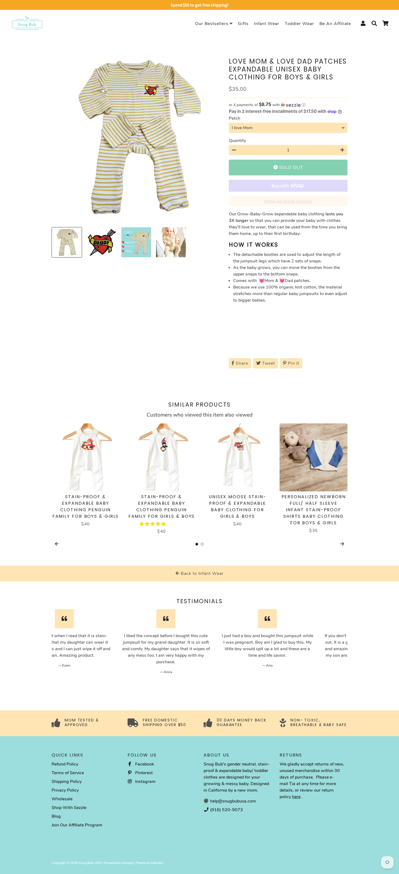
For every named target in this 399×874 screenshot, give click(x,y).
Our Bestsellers (212, 24)
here (296, 797)
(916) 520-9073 (226, 810)
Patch (234, 118)
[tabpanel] (85, 475)
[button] (288, 104)
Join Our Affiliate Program (77, 825)
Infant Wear (266, 24)
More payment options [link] (288, 201)
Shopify (127, 863)
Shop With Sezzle (69, 808)
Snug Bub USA (90, 863)
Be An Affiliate (335, 24)
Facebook (144, 764)
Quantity (237, 141)
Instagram (145, 782)
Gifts (243, 24)
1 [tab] (196, 544)
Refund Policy (65, 764)
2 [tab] (202, 544)
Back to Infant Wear (201, 574)
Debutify (157, 863)
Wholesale (62, 799)
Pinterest (143, 773)
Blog (56, 816)
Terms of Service (68, 773)
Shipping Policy (67, 782)
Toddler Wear (299, 24)
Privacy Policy (65, 790)
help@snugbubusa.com (232, 801)
